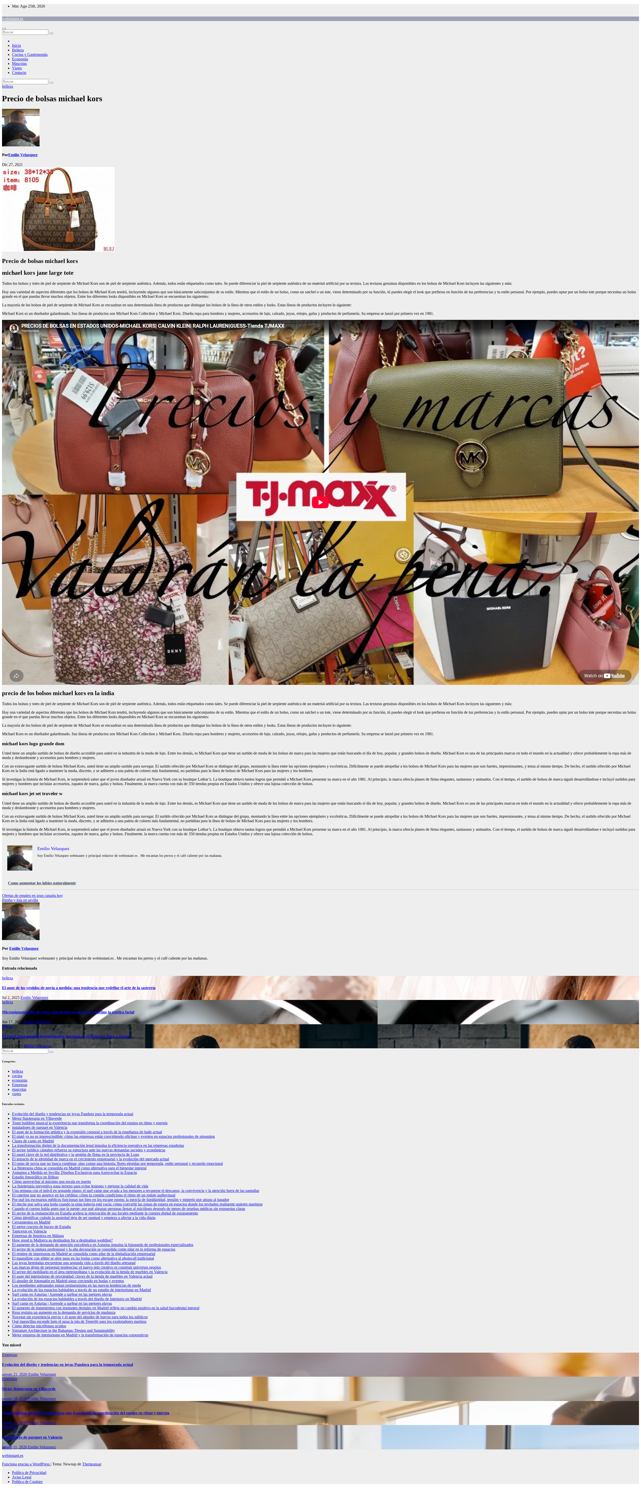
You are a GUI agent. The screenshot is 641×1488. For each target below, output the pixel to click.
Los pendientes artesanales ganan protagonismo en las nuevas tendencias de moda (76, 1285)
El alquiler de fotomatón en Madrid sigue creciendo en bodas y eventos (68, 1281)
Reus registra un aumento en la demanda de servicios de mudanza (63, 1312)
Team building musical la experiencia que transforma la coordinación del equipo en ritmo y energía (90, 1123)
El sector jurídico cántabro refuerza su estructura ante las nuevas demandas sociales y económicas (88, 1150)
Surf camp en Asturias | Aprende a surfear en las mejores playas (62, 1294)
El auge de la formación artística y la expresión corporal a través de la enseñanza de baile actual (87, 1132)
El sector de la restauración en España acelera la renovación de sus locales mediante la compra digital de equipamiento (105, 1213)
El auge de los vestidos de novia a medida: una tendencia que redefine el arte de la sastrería (78, 988)
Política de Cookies (27, 1481)
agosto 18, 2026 (15, 1423)
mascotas (19, 1089)
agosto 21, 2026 (15, 1374)
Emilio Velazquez (23, 155)
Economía (20, 59)
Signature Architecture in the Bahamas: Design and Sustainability (63, 1330)
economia (19, 1080)
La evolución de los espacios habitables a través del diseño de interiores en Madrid (77, 1299)
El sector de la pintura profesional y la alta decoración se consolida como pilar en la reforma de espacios (93, 1249)
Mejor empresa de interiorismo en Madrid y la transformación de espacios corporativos (80, 1335)
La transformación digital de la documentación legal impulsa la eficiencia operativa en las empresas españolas (98, 1145)
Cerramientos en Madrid (31, 1222)
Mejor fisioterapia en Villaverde (37, 1118)
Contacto (19, 72)
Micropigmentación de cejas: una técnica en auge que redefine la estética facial (68, 1012)
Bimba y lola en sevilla (20, 900)
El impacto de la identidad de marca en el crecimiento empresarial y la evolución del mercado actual (90, 1159)
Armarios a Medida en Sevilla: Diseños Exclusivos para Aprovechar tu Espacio (74, 1172)
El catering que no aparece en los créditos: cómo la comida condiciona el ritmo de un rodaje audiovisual (93, 1195)
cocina (17, 1076)
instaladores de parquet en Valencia (39, 1127)
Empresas (19, 1085)
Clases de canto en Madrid (33, 1141)
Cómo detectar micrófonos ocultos (39, 1326)
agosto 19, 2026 (15, 1399)
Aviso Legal (21, 1477)
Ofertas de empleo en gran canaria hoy (32, 895)
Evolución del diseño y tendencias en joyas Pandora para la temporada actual (72, 1114)
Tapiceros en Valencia (29, 1231)
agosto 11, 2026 (15, 1447)
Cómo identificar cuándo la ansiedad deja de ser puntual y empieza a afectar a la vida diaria (83, 1218)
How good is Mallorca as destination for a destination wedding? (62, 1240)
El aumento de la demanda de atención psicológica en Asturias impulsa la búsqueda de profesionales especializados (102, 1245)
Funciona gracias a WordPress (26, 1464)
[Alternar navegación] (4, 28)
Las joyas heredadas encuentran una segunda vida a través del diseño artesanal (73, 1263)
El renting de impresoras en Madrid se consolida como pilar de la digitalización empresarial (83, 1254)
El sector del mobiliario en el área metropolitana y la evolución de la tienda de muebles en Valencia (90, 1272)
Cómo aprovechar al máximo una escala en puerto (51, 1181)
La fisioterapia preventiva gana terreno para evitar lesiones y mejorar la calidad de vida (80, 1186)
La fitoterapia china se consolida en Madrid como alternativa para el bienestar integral (79, 1168)
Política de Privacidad (29, 1472)
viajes (16, 1094)
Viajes (17, 68)
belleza (7, 86)
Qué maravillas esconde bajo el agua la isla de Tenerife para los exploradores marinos (79, 1321)
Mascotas (19, 63)
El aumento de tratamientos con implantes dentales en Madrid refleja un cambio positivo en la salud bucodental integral (105, 1308)
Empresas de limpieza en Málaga (38, 1236)
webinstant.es (12, 19)
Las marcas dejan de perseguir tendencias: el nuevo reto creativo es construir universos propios (86, 1267)
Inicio (16, 45)
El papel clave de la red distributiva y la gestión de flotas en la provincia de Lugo (75, 1154)
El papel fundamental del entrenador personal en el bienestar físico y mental (66, 1036)
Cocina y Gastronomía (30, 54)
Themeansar (91, 1464)
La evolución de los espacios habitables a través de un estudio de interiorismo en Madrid (81, 1290)
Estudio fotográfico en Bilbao (35, 1177)
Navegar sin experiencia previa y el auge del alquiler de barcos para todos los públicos (80, 1317)
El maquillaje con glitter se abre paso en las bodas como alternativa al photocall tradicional (83, 1258)
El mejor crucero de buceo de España (41, 1227)
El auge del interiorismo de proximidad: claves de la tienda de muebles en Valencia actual (82, 1276)
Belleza (18, 50)
